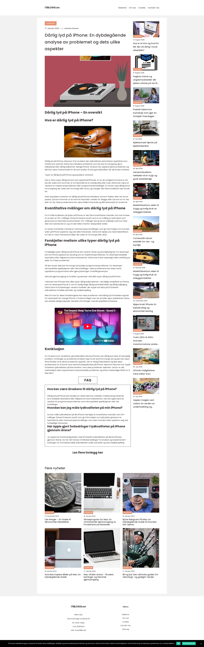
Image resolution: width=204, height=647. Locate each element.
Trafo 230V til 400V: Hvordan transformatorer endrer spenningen (145, 341)
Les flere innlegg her (87, 452)
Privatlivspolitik (189, 643)
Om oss (132, 7)
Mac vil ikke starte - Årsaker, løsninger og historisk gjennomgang (99, 577)
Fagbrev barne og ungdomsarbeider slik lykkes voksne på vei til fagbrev (145, 80)
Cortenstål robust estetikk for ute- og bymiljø (143, 242)
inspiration (137, 36)
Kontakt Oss (153, 7)
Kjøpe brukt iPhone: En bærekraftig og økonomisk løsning (144, 308)
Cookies (142, 7)
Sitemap (125, 629)
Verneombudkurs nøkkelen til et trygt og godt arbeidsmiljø (145, 175)
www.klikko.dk (80, 630)
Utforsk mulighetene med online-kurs (144, 372)
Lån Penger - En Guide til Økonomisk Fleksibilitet (58, 520)
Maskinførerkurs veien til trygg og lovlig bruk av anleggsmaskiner (146, 208)
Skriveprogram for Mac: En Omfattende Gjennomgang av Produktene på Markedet (100, 522)
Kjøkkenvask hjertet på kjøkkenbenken (145, 144)
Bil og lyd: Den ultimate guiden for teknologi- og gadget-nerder (140, 575)
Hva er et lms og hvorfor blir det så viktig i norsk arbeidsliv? (146, 47)
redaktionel (51, 23)
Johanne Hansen (71, 28)
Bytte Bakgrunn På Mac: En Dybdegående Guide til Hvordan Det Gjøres (140, 522)
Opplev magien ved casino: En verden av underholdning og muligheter (144, 404)
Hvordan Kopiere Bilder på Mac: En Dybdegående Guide (63, 575)
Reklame (122, 7)
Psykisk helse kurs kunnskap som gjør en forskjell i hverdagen (145, 113)
